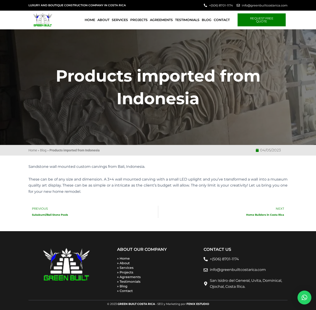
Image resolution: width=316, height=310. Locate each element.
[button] (304, 297)
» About (123, 263)
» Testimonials (128, 281)
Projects (139, 20)
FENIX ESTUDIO (197, 304)
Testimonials (187, 20)
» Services (125, 268)
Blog (206, 20)
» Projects (125, 272)
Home (90, 20)
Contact (222, 20)
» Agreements (129, 277)
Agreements (161, 20)
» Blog (122, 286)
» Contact (125, 291)
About (103, 20)
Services (120, 20)
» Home (123, 258)
